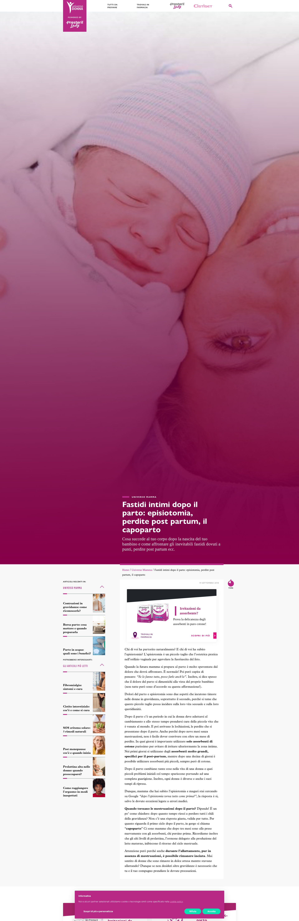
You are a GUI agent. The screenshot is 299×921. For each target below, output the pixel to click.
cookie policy (176, 901)
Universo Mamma (142, 569)
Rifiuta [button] (192, 911)
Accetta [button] (211, 911)
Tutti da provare (112, 6)
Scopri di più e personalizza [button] (98, 911)
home (125, 569)
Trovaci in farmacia (143, 6)
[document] (149, 901)
